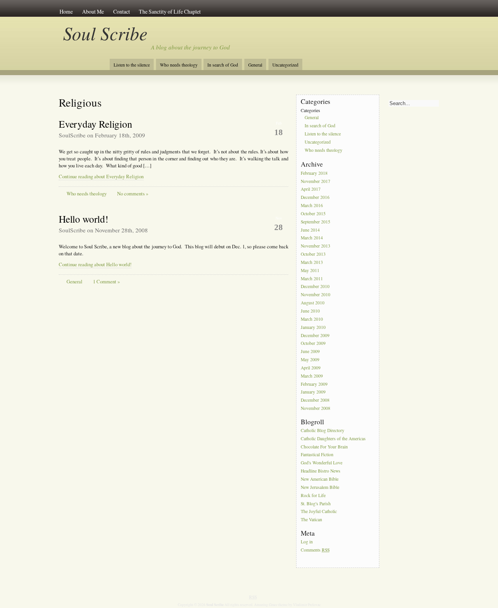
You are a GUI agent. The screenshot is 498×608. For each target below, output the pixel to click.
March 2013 (312, 262)
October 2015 (313, 213)
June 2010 (310, 311)
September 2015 (315, 222)
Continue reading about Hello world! (95, 264)
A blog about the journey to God (190, 47)
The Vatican (311, 520)
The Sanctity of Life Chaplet (170, 11)
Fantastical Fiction (317, 455)
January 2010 (313, 327)
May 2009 (310, 359)
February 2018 (314, 173)
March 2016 (312, 205)
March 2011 (312, 278)
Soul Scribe (105, 33)
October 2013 (313, 254)
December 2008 (315, 400)
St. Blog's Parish (316, 503)
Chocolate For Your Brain (324, 447)
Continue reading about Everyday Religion (101, 176)
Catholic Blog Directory (322, 430)
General (255, 65)
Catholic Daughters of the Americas (333, 438)
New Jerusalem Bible (320, 487)
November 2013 (315, 246)
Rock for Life (313, 495)
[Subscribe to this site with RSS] (84, 61)
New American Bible (319, 479)
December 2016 (315, 197)
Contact (121, 11)
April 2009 (311, 368)
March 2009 (312, 376)
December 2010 (315, 287)
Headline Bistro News (320, 471)
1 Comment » (106, 281)
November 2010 (315, 295)
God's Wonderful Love (321, 463)
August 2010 (312, 303)
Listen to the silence (132, 65)
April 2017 (311, 189)
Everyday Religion (95, 123)
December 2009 (315, 335)
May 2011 (310, 270)
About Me (93, 11)
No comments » (132, 193)
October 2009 (313, 343)
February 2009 (314, 384)
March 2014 (312, 238)
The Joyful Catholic (319, 512)
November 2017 (315, 181)
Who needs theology (179, 65)
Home (66, 11)
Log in (307, 542)
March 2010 (312, 319)
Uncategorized (285, 65)
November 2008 (315, 408)
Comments (315, 550)
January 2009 (313, 392)
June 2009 (310, 352)
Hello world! (84, 218)
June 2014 (310, 230)
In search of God (222, 65)
